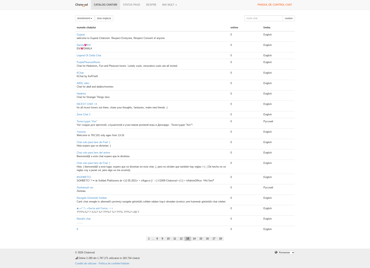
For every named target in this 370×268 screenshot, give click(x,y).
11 (174, 238)
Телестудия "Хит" (87, 121)
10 (168, 238)
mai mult (168, 4)
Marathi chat (84, 218)
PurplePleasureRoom (88, 62)
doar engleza (104, 18)
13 (187, 238)
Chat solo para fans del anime (93, 152)
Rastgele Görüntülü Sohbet (92, 197)
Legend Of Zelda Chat (89, 55)
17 (214, 238)
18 (220, 238)
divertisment (84, 18)
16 (207, 238)
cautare (289, 18)
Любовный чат (85, 187)
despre (151, 4)
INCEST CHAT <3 (87, 104)
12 (181, 238)
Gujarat (81, 34)
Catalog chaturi (105, 4)
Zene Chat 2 (83, 114)
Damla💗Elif (84, 45)
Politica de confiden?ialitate (114, 263)
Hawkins (81, 93)
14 (194, 238)
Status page (131, 4)
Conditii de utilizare (85, 263)
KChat (80, 72)
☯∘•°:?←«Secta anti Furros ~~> (95, 208)
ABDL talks (83, 83)
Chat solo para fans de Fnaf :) (93, 142)
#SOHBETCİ (84, 177)
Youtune (81, 131)
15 (200, 238)
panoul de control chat (275, 4)
